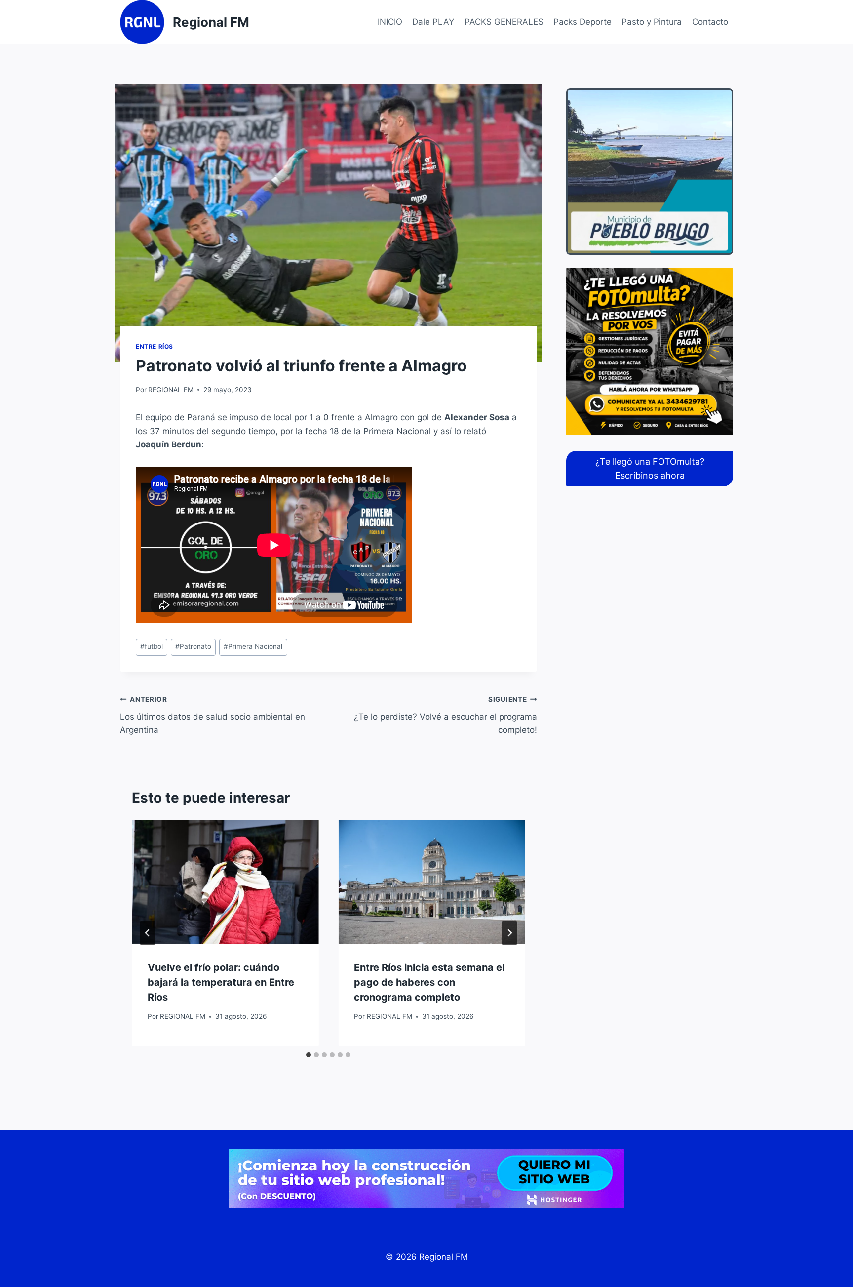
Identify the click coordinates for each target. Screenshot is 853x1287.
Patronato (193, 646)
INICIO (390, 22)
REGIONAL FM (171, 390)
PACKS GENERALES (504, 22)
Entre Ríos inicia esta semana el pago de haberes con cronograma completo (429, 982)
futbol (151, 646)
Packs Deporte (582, 22)
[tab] (308, 1054)
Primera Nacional (253, 646)
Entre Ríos (154, 346)
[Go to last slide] (147, 933)
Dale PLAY (433, 22)
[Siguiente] (509, 933)
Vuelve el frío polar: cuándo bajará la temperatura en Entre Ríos (221, 982)
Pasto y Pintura (651, 22)
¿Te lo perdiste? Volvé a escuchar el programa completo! (445, 715)
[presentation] (225, 882)
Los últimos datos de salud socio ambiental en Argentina (212, 715)
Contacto (710, 22)
